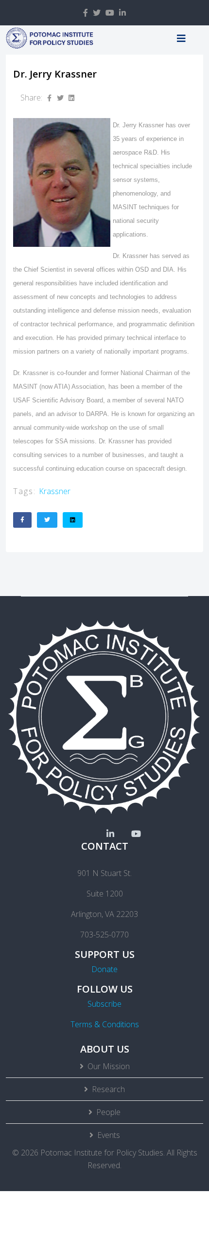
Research (108, 1089)
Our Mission (108, 1066)
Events (108, 1135)
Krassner (54, 491)
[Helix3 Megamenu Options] (181, 38)
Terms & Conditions (104, 1024)
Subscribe (104, 1003)
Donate (104, 969)
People (108, 1112)
